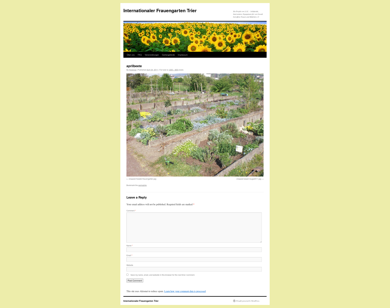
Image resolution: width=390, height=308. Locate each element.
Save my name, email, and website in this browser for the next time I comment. (163, 274)
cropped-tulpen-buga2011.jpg (248, 178)
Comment (131, 210)
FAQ (140, 54)
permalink (142, 185)
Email (129, 255)
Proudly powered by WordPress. (248, 301)
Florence (132, 69)
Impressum (183, 54)
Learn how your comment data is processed (185, 291)
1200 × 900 (173, 69)
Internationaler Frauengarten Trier (160, 10)
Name (129, 245)
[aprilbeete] (195, 125)
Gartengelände (168, 54)
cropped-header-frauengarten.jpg (142, 178)
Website (129, 265)
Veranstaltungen (152, 54)
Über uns (131, 54)
